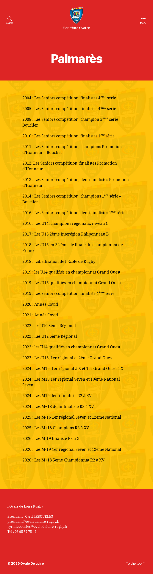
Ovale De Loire (32, 563)
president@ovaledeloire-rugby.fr (33, 522)
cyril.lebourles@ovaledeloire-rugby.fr (37, 527)
